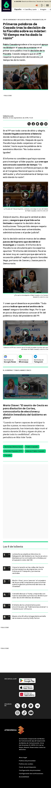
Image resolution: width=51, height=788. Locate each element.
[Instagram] (17, 715)
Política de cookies (26, 764)
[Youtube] (31, 715)
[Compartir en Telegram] (42, 125)
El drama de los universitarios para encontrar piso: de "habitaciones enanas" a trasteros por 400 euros (30, 607)
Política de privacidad (27, 761)
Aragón (43, 9)
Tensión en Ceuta (42, 1)
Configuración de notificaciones (31, 773)
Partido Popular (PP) (13, 451)
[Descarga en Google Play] (27, 682)
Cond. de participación (27, 767)
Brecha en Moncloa (28, 1)
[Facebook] (24, 708)
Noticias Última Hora (13, 447)
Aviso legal (23, 757)
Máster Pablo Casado (35, 451)
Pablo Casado (10, 44)
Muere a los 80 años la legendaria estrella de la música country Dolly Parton (29, 617)
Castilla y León (30, 9)
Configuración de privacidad (29, 770)
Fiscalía (7, 455)
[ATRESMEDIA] (25, 730)
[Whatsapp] (30, 708)
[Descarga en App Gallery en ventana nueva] (27, 696)
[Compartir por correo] (46, 125)
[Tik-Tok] (24, 715)
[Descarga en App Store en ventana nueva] (26, 689)
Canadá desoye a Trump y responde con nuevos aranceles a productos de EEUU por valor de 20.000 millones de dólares (29, 596)
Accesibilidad (24, 777)
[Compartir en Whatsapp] (37, 125)
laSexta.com (8, 116)
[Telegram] (37, 708)
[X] (29, 125)
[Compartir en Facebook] (33, 125)
